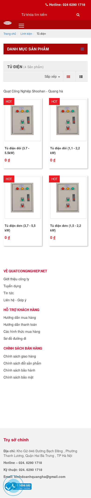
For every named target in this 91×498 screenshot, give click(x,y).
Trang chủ (10, 33)
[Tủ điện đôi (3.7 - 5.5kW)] (23, 120)
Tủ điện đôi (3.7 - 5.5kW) (17, 150)
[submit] (78, 14)
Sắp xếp (51, 76)
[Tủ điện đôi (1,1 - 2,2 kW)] (68, 120)
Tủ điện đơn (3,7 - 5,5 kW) (20, 227)
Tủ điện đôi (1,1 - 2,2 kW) (65, 150)
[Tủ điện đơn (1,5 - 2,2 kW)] (68, 197)
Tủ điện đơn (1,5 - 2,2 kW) (65, 227)
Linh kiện (26, 33)
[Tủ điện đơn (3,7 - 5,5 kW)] (23, 197)
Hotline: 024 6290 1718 (67, 4)
